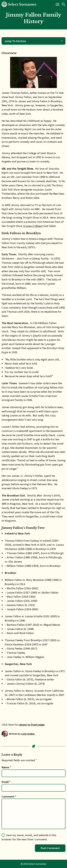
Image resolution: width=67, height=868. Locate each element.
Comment (9, 796)
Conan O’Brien (33, 226)
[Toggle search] (63, 4)
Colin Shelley (28, 733)
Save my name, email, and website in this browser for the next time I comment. (29, 837)
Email (6, 782)
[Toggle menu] (57, 4)
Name (6, 767)
